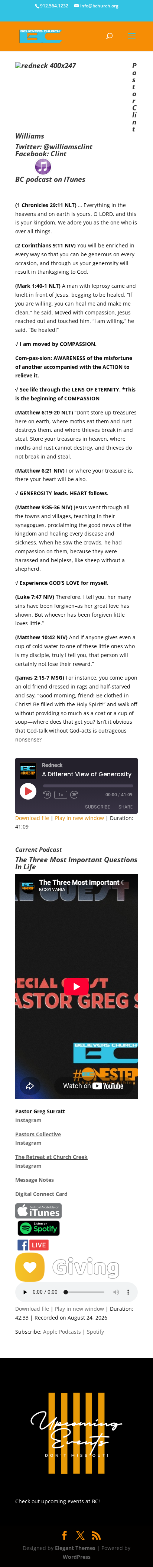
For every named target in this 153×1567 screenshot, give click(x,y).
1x (60, 794)
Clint (58, 154)
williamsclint (70, 146)
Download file (32, 817)
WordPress (77, 1556)
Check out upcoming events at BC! (57, 1501)
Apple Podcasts (62, 1331)
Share (125, 807)
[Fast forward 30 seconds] (74, 795)
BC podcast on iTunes (50, 179)
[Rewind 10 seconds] (47, 795)
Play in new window (79, 817)
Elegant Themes (75, 1547)
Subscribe (97, 807)
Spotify (95, 1331)
